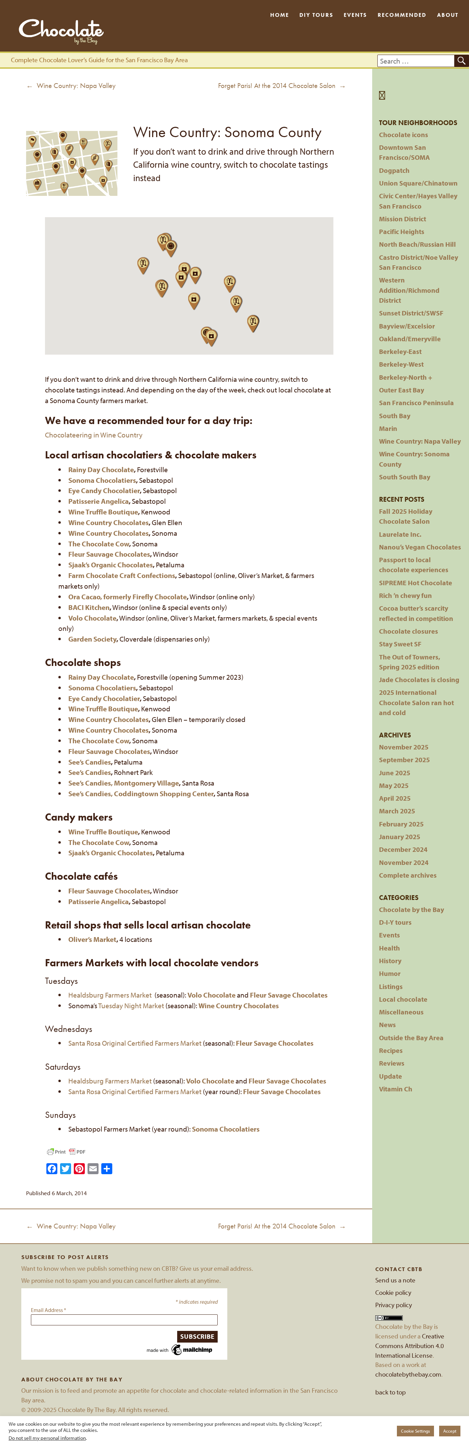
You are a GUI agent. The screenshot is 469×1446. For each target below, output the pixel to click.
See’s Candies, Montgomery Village (123, 782)
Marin (388, 428)
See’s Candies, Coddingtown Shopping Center (141, 793)
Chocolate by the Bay (411, 909)
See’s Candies (89, 761)
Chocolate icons (403, 134)
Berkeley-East (400, 351)
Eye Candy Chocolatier (104, 490)
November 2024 (403, 862)
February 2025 (401, 824)
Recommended (402, 15)
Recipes (391, 1050)
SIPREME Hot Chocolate (415, 582)
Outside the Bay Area (411, 1037)
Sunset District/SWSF (411, 313)
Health (389, 948)
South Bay (394, 415)
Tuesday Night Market (131, 1005)
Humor (390, 973)
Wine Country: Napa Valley (420, 441)
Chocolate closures (408, 631)
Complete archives (408, 875)
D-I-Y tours (395, 922)
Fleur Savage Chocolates (289, 994)
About (447, 15)
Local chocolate (403, 999)
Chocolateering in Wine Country (93, 434)
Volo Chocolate (92, 617)
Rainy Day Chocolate (101, 469)
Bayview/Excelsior (407, 326)
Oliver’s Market (92, 939)
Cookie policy (393, 1292)
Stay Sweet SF (400, 643)
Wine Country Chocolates (108, 522)
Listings (391, 986)
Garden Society (92, 638)
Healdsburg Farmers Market (110, 994)
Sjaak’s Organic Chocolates (110, 564)
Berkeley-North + (405, 377)
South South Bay (404, 476)
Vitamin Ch (395, 1088)
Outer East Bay (401, 390)
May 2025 (394, 785)
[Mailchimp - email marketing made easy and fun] (180, 1348)
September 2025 (404, 759)
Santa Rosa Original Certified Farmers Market (135, 1042)
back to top (390, 1392)
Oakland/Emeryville (410, 338)
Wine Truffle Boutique (103, 511)
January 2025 (399, 836)
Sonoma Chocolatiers (102, 687)
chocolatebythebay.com (408, 1374)
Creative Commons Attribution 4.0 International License (409, 1345)
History (390, 960)
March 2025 (397, 811)
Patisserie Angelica (98, 501)
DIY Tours (316, 15)
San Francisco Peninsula (416, 402)
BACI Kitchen (89, 607)
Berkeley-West (401, 364)
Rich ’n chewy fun (405, 595)
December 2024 (403, 849)
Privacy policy (393, 1305)
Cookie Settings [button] (415, 1431)
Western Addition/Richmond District (409, 290)
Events (355, 15)
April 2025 (395, 798)
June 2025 (394, 772)
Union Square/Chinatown (418, 183)
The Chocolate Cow (98, 543)
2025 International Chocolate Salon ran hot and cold (416, 702)
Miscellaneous (401, 1012)
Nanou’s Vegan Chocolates (420, 547)
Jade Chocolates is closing (419, 679)
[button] (163, 242)
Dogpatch (394, 170)
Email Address (48, 1309)
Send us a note (395, 1280)
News (387, 1024)
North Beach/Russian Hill (417, 244)
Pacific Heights (401, 231)
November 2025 (403, 747)
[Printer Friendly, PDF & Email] (66, 1152)
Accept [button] (449, 1431)
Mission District (402, 218)
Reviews (391, 1063)
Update (390, 1076)
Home (279, 15)
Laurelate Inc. (400, 534)
